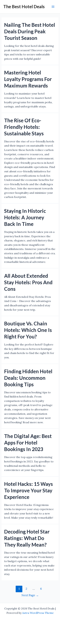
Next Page (30, 595)
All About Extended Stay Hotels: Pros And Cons (28, 282)
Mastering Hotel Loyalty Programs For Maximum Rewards (28, 78)
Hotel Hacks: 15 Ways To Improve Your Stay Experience (28, 490)
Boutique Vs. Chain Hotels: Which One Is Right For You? (28, 329)
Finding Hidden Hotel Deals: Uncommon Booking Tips (28, 377)
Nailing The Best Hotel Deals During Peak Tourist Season (29, 31)
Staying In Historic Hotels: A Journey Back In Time (25, 217)
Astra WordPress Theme (38, 612)
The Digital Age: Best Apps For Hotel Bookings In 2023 (28, 442)
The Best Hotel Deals (24, 6)
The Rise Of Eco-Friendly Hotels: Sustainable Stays (24, 126)
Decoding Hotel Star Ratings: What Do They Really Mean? (27, 538)
